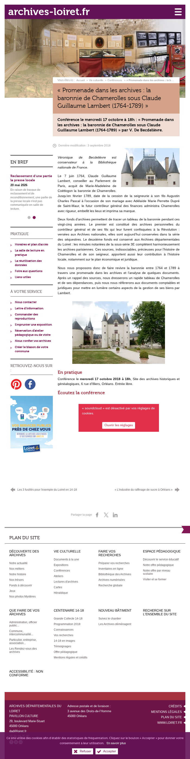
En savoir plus (116, 743)
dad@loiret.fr (17, 731)
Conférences (115, 80)
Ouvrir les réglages (118, 425)
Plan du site (171, 717)
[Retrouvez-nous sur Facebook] (30, 384)
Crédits (175, 706)
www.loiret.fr (169, 722)
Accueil (80, 80)
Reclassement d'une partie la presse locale (31, 178)
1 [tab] (29, 217)
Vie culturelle (96, 80)
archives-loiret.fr (49, 12)
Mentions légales (166, 712)
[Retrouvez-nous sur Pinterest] (16, 384)
